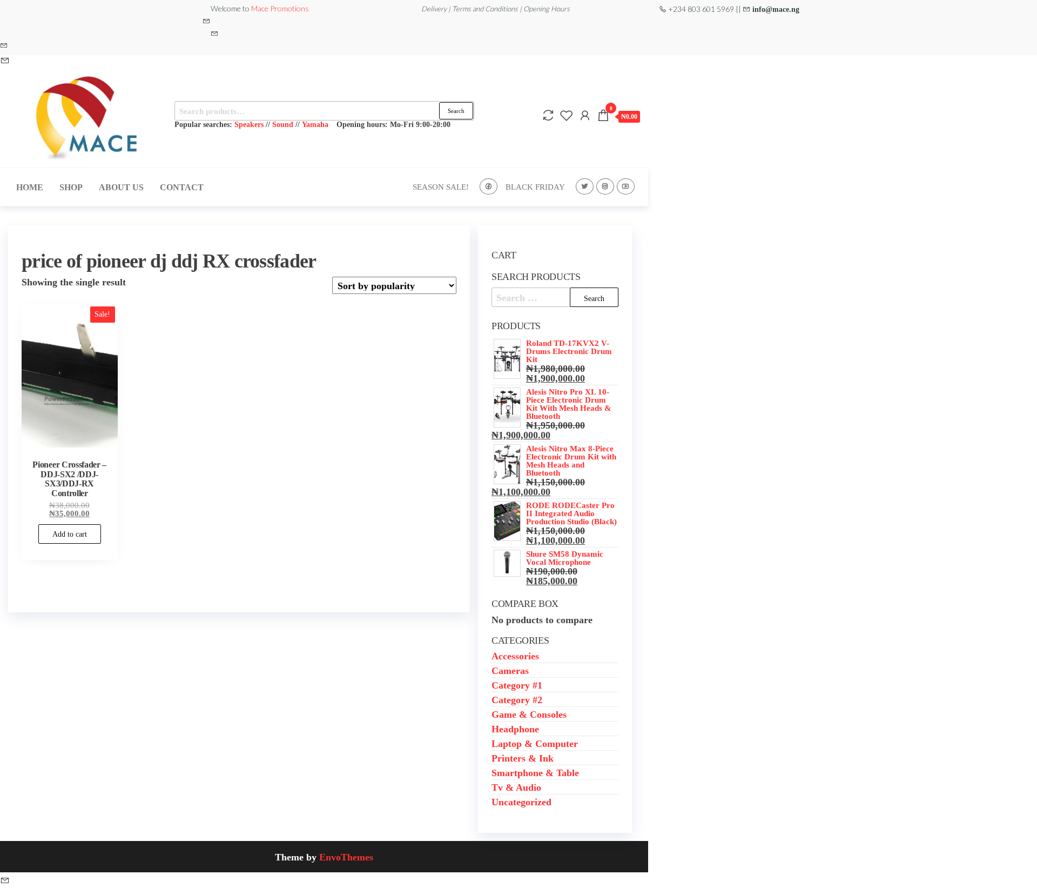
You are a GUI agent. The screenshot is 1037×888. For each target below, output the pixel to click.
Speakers (249, 124)
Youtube (626, 186)
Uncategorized (521, 801)
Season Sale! (441, 187)
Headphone (515, 728)
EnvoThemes (346, 857)
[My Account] (585, 115)
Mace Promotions (280, 8)
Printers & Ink (522, 758)
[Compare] (548, 115)
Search (456, 110)
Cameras (510, 670)
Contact (182, 187)
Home (29, 187)
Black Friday (535, 187)
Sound (282, 124)
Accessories (515, 655)
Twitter (585, 186)
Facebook (488, 186)
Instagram (605, 186)
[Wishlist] (567, 115)
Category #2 (516, 699)
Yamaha (315, 124)
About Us (121, 187)
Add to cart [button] (69, 534)
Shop (71, 187)
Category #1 (516, 685)
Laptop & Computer (534, 743)
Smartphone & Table (535, 772)
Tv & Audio (516, 787)
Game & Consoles (529, 714)
